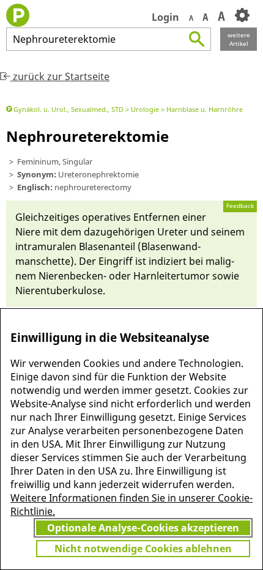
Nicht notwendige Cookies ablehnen (143, 548)
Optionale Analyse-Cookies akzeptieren (143, 528)
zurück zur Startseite (59, 76)
